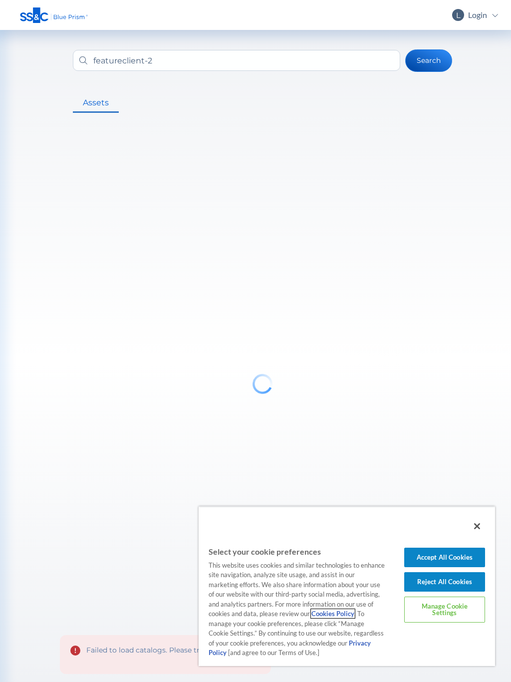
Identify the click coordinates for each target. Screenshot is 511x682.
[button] (54, 15)
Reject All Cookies (444, 582)
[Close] (477, 526)
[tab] (96, 103)
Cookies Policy (332, 614)
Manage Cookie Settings (445, 609)
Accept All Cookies (445, 557)
